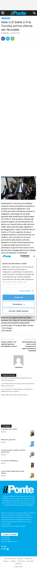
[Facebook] (3, 39)
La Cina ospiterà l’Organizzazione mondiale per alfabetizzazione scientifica (16, 390)
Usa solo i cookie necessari (18, 311)
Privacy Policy (21, 561)
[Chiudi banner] (34, 256)
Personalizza (17, 304)
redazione (5, 33)
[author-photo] (18, 360)
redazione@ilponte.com (9, 541)
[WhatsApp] (12, 39)
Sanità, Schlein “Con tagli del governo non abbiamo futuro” (9, 344)
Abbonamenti (28, 558)
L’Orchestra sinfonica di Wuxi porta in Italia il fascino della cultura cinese (18, 385)
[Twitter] (8, 39)
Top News (5, 18)
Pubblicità (6, 561)
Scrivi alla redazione (10, 558)
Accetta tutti (18, 297)
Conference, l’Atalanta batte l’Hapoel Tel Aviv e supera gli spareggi (16, 379)
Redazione (20, 558)
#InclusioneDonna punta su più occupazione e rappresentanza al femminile (29, 346)
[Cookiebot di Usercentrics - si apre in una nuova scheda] (21, 256)
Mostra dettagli (25, 291)
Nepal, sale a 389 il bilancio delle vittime (14, 395)
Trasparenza (18, 563)
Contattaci (13, 561)
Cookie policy (30, 561)
